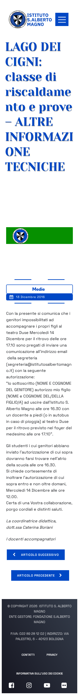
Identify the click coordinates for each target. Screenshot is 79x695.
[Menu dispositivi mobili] (61, 19)
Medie (38, 289)
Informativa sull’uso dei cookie (39, 673)
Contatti (28, 655)
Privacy (52, 655)
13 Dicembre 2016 (30, 297)
